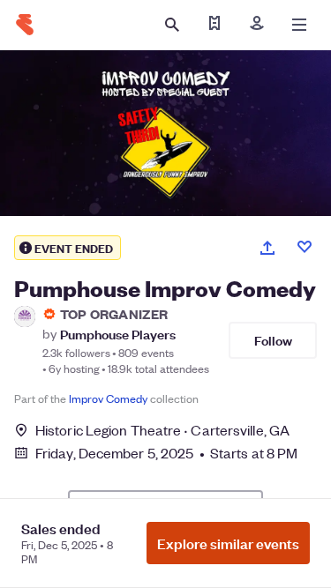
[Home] (24, 24)
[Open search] (172, 24)
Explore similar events (228, 543)
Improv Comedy (108, 398)
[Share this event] (267, 247)
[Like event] (304, 246)
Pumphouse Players (118, 333)
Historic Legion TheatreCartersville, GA (162, 430)
